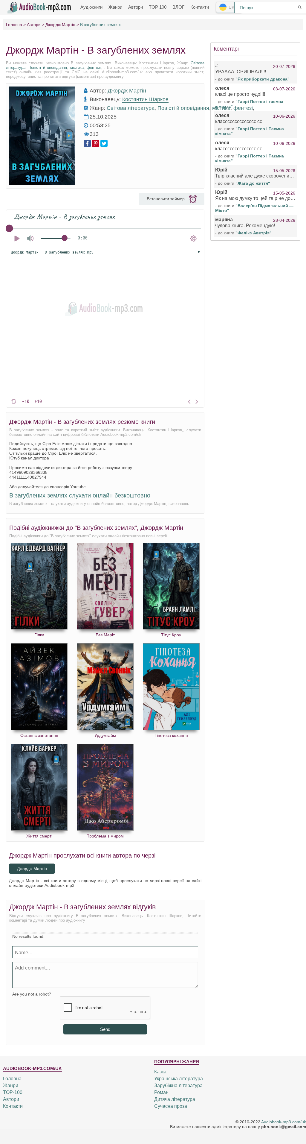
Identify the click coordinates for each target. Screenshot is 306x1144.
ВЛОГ (178, 7)
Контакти (199, 7)
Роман (161, 1092)
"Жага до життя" (252, 183)
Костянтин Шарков (145, 99)
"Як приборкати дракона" (262, 79)
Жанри (115, 7)
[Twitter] (104, 143)
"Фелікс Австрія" (253, 232)
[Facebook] (87, 143)
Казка (160, 1071)
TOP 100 (157, 7)
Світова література (130, 108)
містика (77, 67)
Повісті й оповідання (47, 67)
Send (105, 1029)
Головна (12, 1078)
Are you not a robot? (31, 994)
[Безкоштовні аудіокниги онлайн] (40, 6)
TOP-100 (12, 1092)
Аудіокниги (91, 7)
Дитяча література (174, 1099)
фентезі (94, 67)
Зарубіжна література (178, 1085)
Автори (135, 7)
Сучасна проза (170, 1106)
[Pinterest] (95, 143)
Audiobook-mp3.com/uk (283, 1121)
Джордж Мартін (127, 91)
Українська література (178, 1078)
